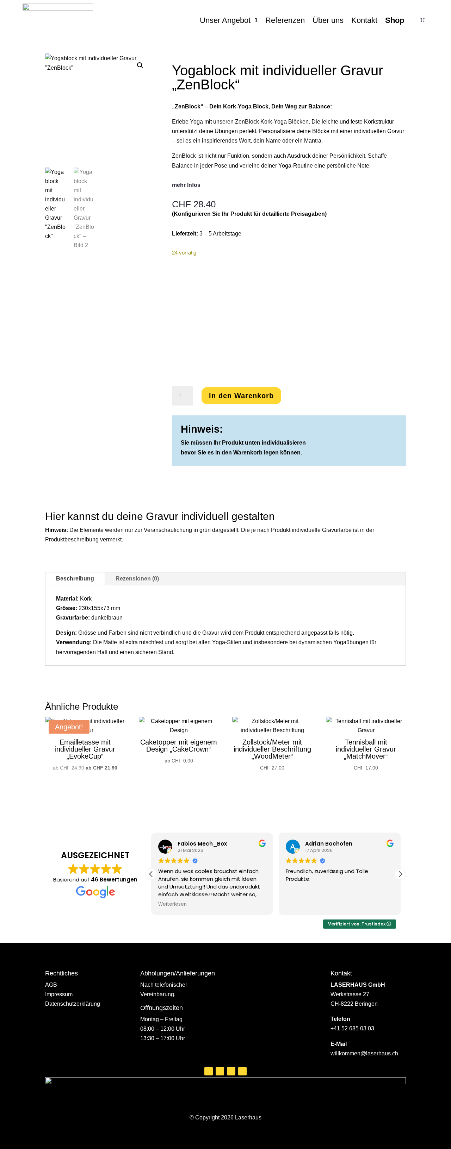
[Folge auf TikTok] (242, 1071)
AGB (51, 985)
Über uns (328, 20)
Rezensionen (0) (137, 579)
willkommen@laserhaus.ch (364, 1053)
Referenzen (285, 20)
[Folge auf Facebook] (208, 1071)
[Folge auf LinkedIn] (231, 1071)
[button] (140, 65)
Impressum (59, 994)
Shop (394, 20)
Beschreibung (75, 579)
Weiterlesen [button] (172, 904)
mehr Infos (186, 185)
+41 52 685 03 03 (352, 1028)
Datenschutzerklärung (72, 1004)
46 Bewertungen (114, 879)
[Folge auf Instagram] (220, 1071)
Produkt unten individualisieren (264, 443)
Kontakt (364, 20)
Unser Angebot (225, 20)
